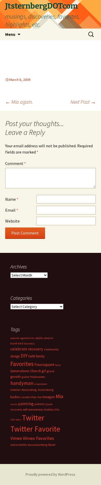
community (51, 349)
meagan (48, 396)
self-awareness (33, 409)
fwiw (58, 365)
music (13, 404)
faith (31, 356)
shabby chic (52, 409)
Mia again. (19, 102)
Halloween (37, 377)
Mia (59, 396)
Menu (10, 34)
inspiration (40, 384)
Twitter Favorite (35, 429)
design (15, 356)
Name (11, 199)
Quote (49, 404)
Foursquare (44, 364)
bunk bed (16, 343)
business (29, 343)
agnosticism (27, 338)
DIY (24, 355)
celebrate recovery (26, 349)
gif (44, 371)
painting (26, 403)
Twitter (33, 417)
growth (15, 377)
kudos (15, 396)
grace (50, 371)
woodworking (37, 445)
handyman (21, 383)
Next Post (83, 102)
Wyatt (51, 445)
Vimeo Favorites (38, 438)
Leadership (28, 397)
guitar (25, 377)
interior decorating (23, 390)
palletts (39, 404)
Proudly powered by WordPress (50, 474)
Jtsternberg (45, 390)
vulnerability (18, 445)
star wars (15, 419)
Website (12, 221)
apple (39, 338)
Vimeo (16, 438)
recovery (16, 409)
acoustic (15, 338)
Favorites (22, 364)
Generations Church (25, 371)
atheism (48, 338)
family (40, 356)
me (39, 397)
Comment (15, 163)
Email (11, 210)
